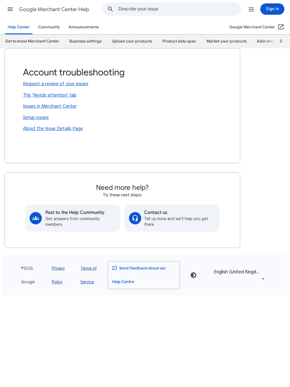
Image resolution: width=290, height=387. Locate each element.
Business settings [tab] (85, 41)
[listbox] (238, 275)
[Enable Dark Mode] (193, 275)
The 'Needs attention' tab (49, 95)
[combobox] (179, 9)
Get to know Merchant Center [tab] (32, 41)
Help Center (19, 27)
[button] (10, 9)
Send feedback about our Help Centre (139, 275)
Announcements (84, 27)
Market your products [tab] (226, 41)
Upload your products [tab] (132, 41)
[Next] (278, 41)
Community (49, 27)
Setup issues (36, 117)
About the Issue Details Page (53, 128)
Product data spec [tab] (179, 41)
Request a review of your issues (55, 84)
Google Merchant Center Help (54, 9)
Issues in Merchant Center (50, 106)
